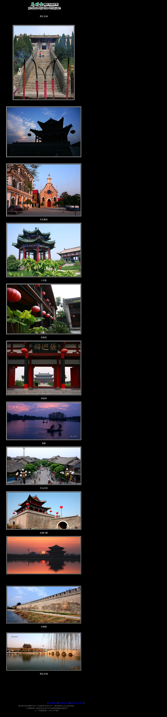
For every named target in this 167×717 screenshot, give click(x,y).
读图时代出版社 (77, 703)
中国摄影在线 (64, 703)
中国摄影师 (53, 703)
